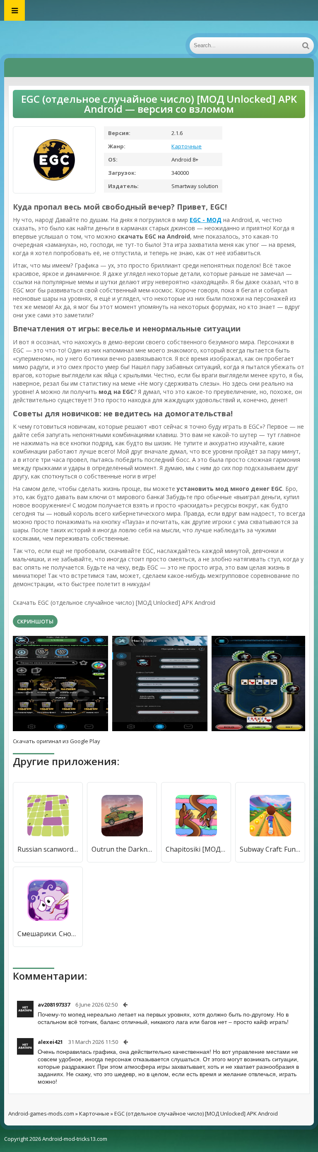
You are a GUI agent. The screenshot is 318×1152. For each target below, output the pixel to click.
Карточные (186, 146)
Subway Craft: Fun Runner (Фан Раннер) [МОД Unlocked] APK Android (270, 849)
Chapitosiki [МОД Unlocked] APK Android (196, 849)
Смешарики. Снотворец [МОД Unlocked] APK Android (47, 933)
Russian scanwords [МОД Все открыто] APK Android (47, 849)
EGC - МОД (206, 220)
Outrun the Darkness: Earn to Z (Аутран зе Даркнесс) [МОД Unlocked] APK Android (122, 849)
